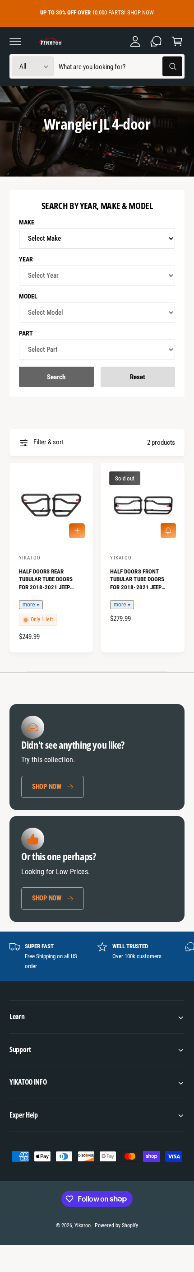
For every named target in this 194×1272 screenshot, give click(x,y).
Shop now (46, 787)
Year (26, 259)
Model (28, 296)
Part (26, 333)
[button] (15, 41)
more (29, 604)
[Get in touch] (156, 41)
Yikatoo (82, 1225)
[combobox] (120, 66)
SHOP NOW (140, 12)
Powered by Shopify (116, 1225)
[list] (97, 956)
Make (26, 222)
